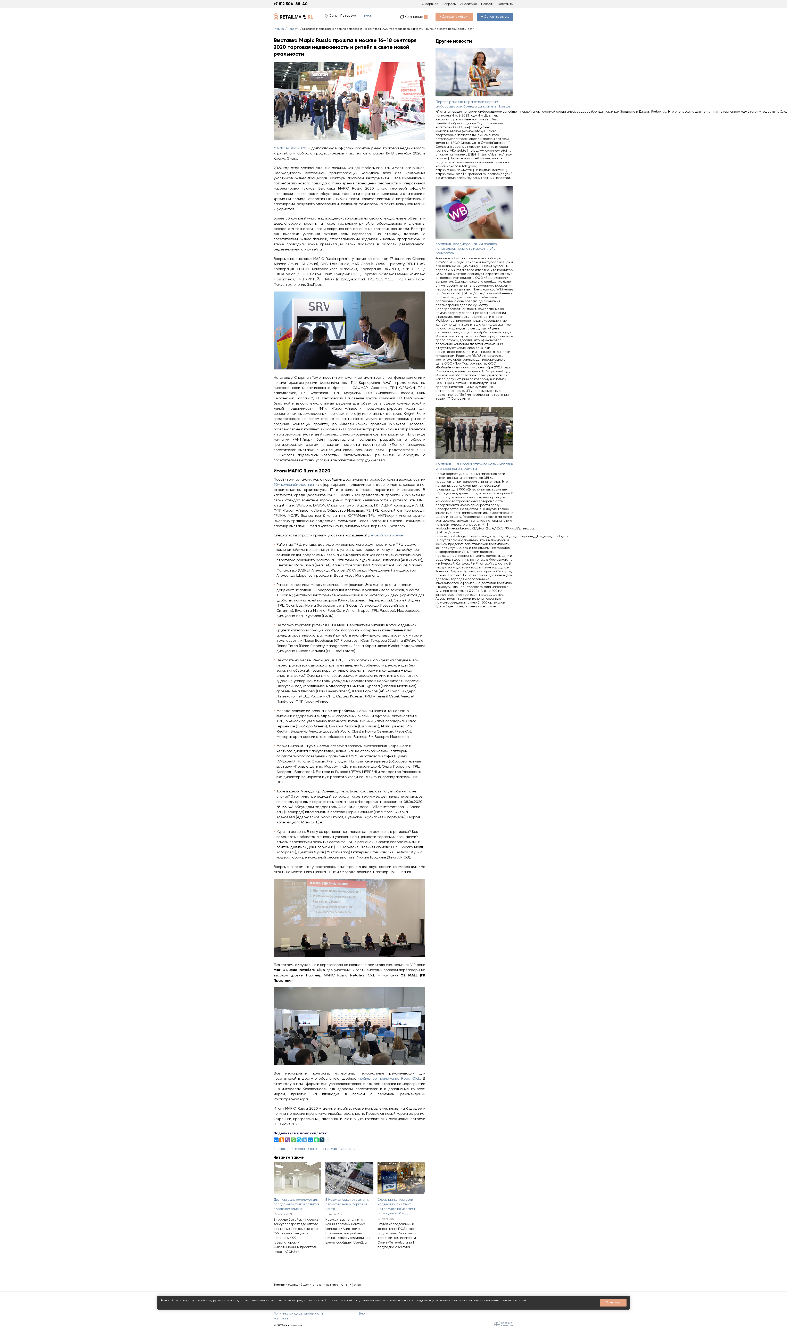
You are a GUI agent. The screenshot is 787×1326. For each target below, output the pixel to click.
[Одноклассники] (281, 1139)
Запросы (449, 4)
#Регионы (348, 1149)
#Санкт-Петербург (322, 1149)
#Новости (281, 1149)
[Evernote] (316, 1139)
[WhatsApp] (293, 1139)
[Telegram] (304, 1139)
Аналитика (468, 4)
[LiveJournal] (322, 1139)
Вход (368, 16)
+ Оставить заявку (495, 16)
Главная (279, 28)
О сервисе (430, 4)
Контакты (505, 4)
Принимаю (613, 1302)
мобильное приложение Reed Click (389, 1078)
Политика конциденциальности (298, 1313)
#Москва (298, 1149)
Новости (293, 28)
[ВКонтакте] (276, 1139)
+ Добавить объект (454, 16)
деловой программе (385, 535)
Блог (362, 1313)
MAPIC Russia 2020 (290, 148)
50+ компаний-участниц (294, 485)
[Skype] (299, 1139)
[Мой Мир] (310, 1139)
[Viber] (287, 1139)
